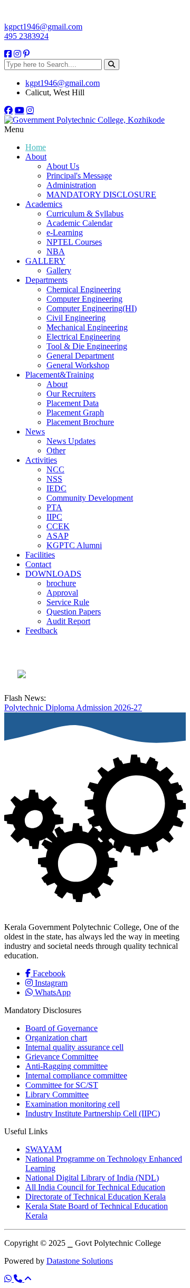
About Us (62, 166)
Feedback (41, 630)
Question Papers (73, 611)
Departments (46, 279)
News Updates (71, 441)
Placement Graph (75, 412)
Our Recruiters (71, 393)
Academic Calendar (79, 223)
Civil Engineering (76, 317)
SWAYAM (43, 1149)
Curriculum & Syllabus (85, 213)
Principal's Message (79, 175)
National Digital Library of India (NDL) (92, 1177)
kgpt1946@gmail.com (62, 82)
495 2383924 (26, 36)
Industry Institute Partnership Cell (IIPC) (92, 1113)
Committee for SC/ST (61, 1085)
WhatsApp (52, 992)
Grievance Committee (61, 1056)
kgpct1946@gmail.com (43, 26)
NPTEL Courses (74, 241)
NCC (55, 469)
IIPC (54, 516)
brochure (61, 583)
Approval (62, 592)
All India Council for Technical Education (95, 1187)
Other (55, 450)
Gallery (58, 270)
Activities (41, 459)
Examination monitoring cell (72, 1103)
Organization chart (56, 1037)
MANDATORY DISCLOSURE (101, 194)
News (35, 431)
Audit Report (68, 621)
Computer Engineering (84, 298)
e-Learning (64, 232)
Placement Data (72, 403)
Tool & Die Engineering (86, 346)
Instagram (50, 982)
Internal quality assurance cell (74, 1047)
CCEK (58, 526)
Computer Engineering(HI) (91, 308)
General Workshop (77, 365)
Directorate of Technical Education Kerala (95, 1196)
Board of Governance (61, 1028)
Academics (43, 204)
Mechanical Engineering (87, 327)
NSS (54, 478)
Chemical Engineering (83, 289)
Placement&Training (59, 374)
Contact (38, 564)
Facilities (40, 554)
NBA (55, 251)
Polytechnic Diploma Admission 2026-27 (73, 707)
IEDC (56, 488)
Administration (71, 185)
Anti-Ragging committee (66, 1066)
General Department (80, 355)
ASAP (57, 535)
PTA (54, 507)
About (35, 156)
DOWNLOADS (53, 573)
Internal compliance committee (76, 1075)
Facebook (48, 973)
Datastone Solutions (79, 1260)
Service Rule (67, 602)
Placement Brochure (80, 422)
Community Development (89, 497)
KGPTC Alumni (74, 545)
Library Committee (57, 1094)
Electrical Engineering (83, 336)
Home (35, 147)
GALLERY (45, 260)
